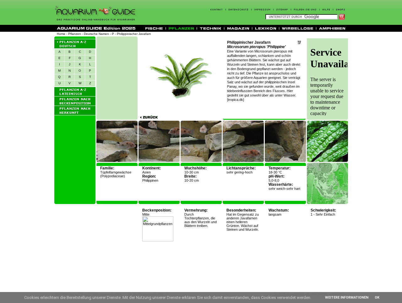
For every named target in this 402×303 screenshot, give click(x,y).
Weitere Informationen (346, 297)
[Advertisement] (117, 78)
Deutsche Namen (96, 34)
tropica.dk (235, 100)
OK (377, 297)
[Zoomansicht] (327, 161)
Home (61, 34)
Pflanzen (74, 34)
